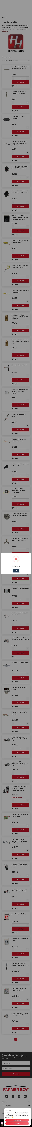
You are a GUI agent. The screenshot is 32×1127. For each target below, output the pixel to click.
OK (16, 570)
